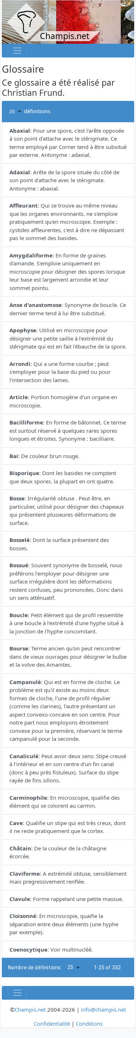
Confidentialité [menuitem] (52, 1023)
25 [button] (70, 967)
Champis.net (30, 1009)
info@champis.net (103, 1009)
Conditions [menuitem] (89, 1023)
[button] (16, 112)
